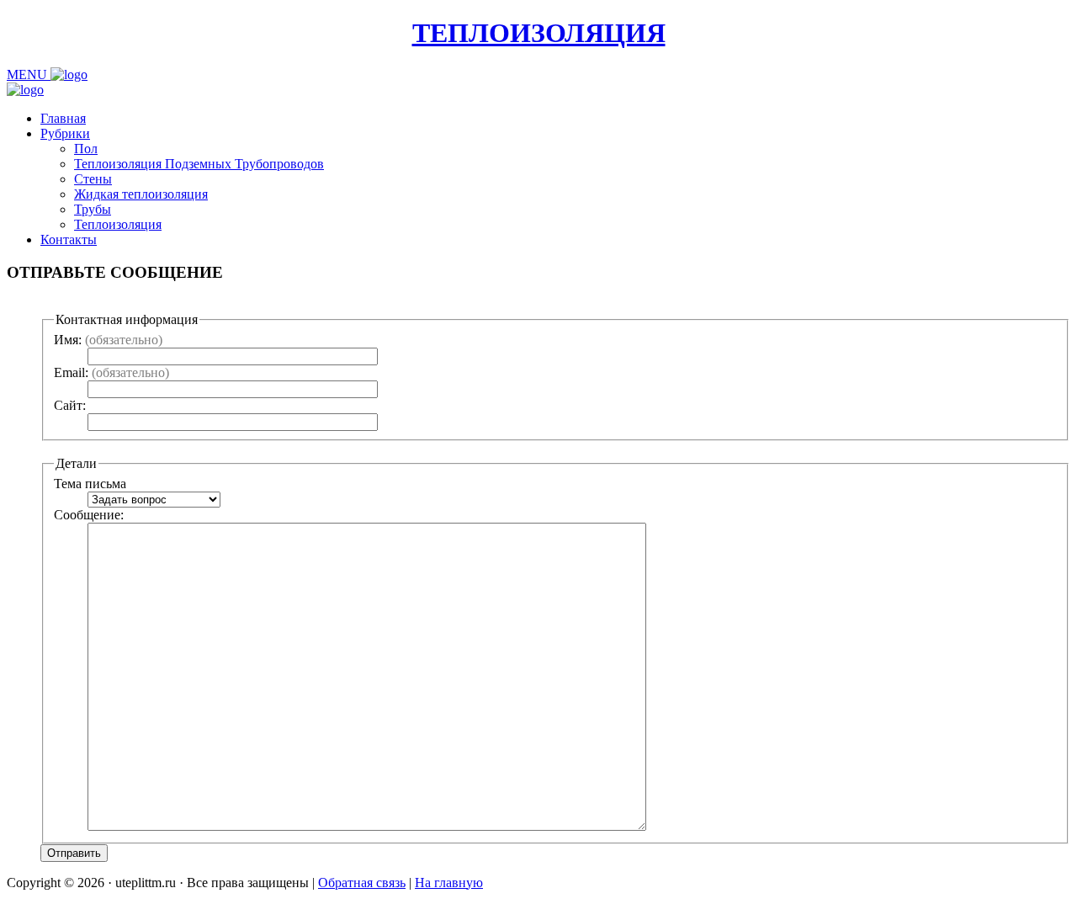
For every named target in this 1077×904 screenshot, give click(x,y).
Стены (93, 179)
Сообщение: (89, 515)
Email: (111, 372)
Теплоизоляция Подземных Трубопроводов (199, 164)
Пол (86, 148)
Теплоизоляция (118, 224)
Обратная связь (362, 882)
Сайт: (70, 405)
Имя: (108, 339)
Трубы (92, 209)
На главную (449, 882)
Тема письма (90, 483)
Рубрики (65, 133)
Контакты (68, 239)
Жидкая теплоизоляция (141, 194)
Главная (63, 118)
